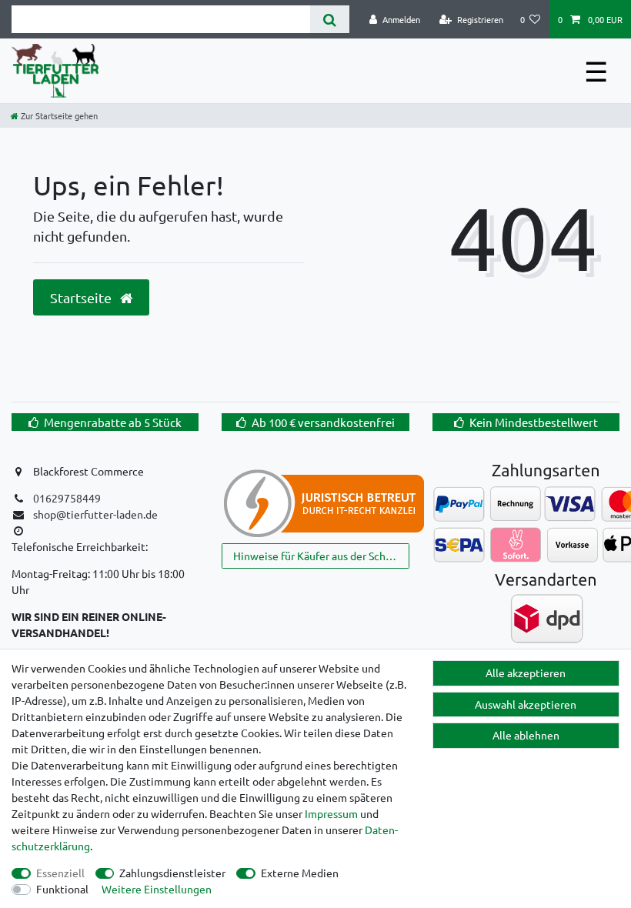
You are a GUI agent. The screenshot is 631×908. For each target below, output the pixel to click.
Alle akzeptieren (526, 672)
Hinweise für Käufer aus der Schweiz (321, 555)
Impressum (331, 813)
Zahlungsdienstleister (172, 873)
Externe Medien (300, 873)
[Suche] (329, 19)
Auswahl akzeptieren (525, 704)
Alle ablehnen (525, 735)
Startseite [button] (82, 297)
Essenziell (60, 873)
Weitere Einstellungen (157, 889)
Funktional (62, 889)
